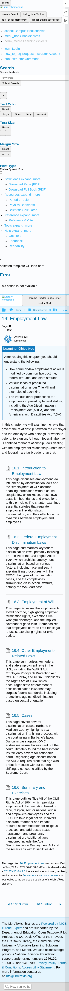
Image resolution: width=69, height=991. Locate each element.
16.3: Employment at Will (33, 602)
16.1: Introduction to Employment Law (29, 471)
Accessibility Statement (38, 967)
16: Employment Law (32, 863)
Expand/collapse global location (65, 309)
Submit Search (10, 83)
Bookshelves (40, 310)
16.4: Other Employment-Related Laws (33, 653)
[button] (16, 241)
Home (18, 310)
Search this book (9, 72)
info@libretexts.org (18, 976)
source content (49, 875)
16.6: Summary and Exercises (28, 790)
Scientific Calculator (23, 210)
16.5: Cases (22, 715)
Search (7, 987)
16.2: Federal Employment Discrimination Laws (34, 540)
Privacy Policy (46, 963)
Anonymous (29, 875)
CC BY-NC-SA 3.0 (14, 871)
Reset (5, 109)
